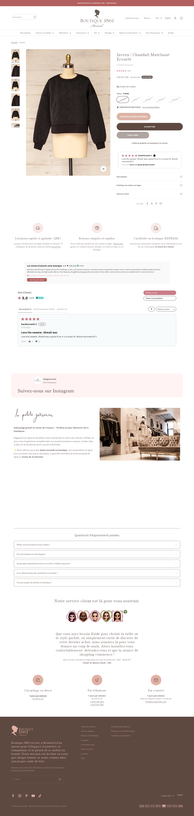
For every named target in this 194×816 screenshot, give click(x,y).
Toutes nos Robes (43, 33)
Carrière (84, 754)
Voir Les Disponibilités (151, 107)
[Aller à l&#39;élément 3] (15, 85)
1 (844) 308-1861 (97, 701)
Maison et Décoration (128, 33)
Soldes (171, 33)
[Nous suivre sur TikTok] (40, 796)
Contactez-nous (132, 18)
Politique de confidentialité (123, 731)
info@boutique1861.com (156, 701)
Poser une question (154, 298)
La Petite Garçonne (125, 65)
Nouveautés (25, 33)
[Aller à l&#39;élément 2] (15, 70)
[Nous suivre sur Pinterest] (26, 796)
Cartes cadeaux (87, 731)
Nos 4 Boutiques (153, 33)
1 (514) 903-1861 (97, 704)
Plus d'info (56, 247)
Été (95, 33)
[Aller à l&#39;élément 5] (15, 115)
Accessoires (81, 33)
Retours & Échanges (89, 735)
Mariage (108, 33)
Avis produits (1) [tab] (25, 309)
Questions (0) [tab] (62, 309)
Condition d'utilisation (121, 735)
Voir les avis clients (37, 280)
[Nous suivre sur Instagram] (20, 796)
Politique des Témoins (120, 726)
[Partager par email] (160, 203)
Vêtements (63, 33)
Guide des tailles (88, 726)
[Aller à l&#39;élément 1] (15, 56)
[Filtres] (151, 309)
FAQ (82, 758)
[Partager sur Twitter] (152, 203)
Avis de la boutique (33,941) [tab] (44, 309)
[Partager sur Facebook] (147, 203)
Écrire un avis (151, 292)
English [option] (168, 18)
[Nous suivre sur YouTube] (33, 796)
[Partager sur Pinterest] (156, 203)
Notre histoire (87, 749)
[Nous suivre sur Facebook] (13, 796)
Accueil (14, 42)
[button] (121, 70)
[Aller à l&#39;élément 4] (15, 100)
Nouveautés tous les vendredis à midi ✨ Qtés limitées (96, 3)
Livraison (85, 740)
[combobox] (21, 17)
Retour (147, 18)
